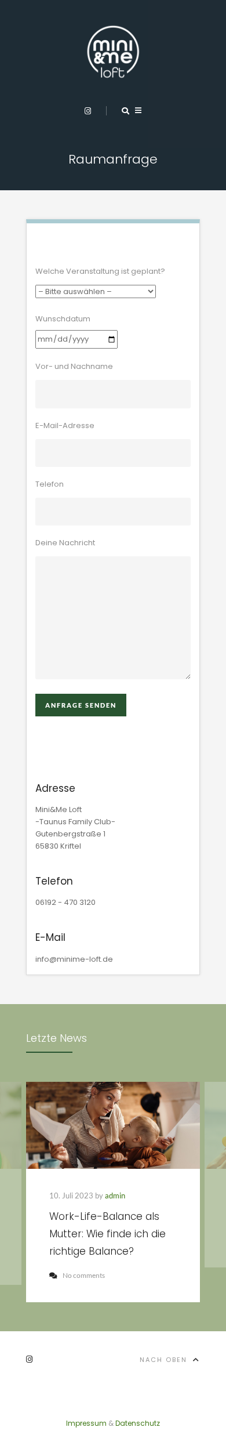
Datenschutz (137, 1423)
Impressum (86, 1423)
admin (115, 1195)
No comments (84, 1275)
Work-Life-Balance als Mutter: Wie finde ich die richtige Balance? (107, 1233)
